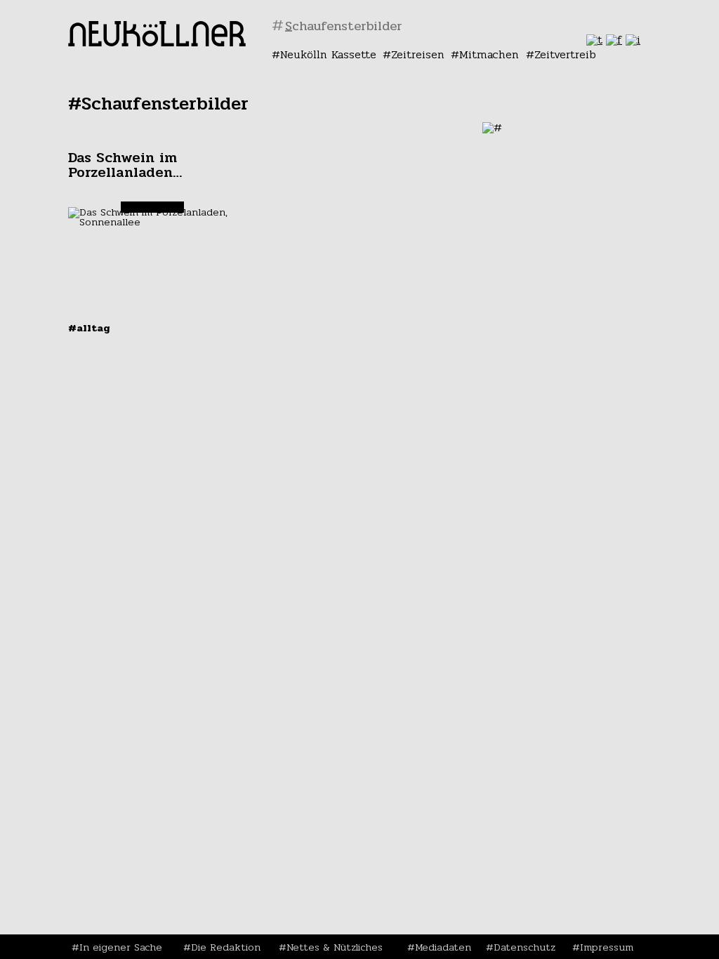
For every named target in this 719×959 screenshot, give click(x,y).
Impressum (606, 947)
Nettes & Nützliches (334, 947)
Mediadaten (443, 947)
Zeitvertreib (565, 54)
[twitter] (594, 39)
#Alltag (89, 328)
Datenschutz (524, 947)
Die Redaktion (225, 947)
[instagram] (633, 39)
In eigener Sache (120, 947)
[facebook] (614, 39)
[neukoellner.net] (157, 42)
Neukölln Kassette (328, 54)
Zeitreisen (417, 54)
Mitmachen (489, 54)
